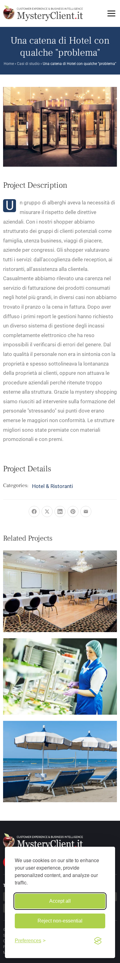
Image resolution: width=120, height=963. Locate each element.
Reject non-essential (60, 920)
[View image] (68, 586)
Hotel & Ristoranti (52, 486)
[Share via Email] (85, 511)
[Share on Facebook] (34, 511)
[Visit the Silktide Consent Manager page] (97, 940)
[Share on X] (47, 511)
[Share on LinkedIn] (60, 511)
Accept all (60, 901)
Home (9, 64)
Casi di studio (28, 64)
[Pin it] (72, 511)
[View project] (51, 586)
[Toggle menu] (111, 13)
